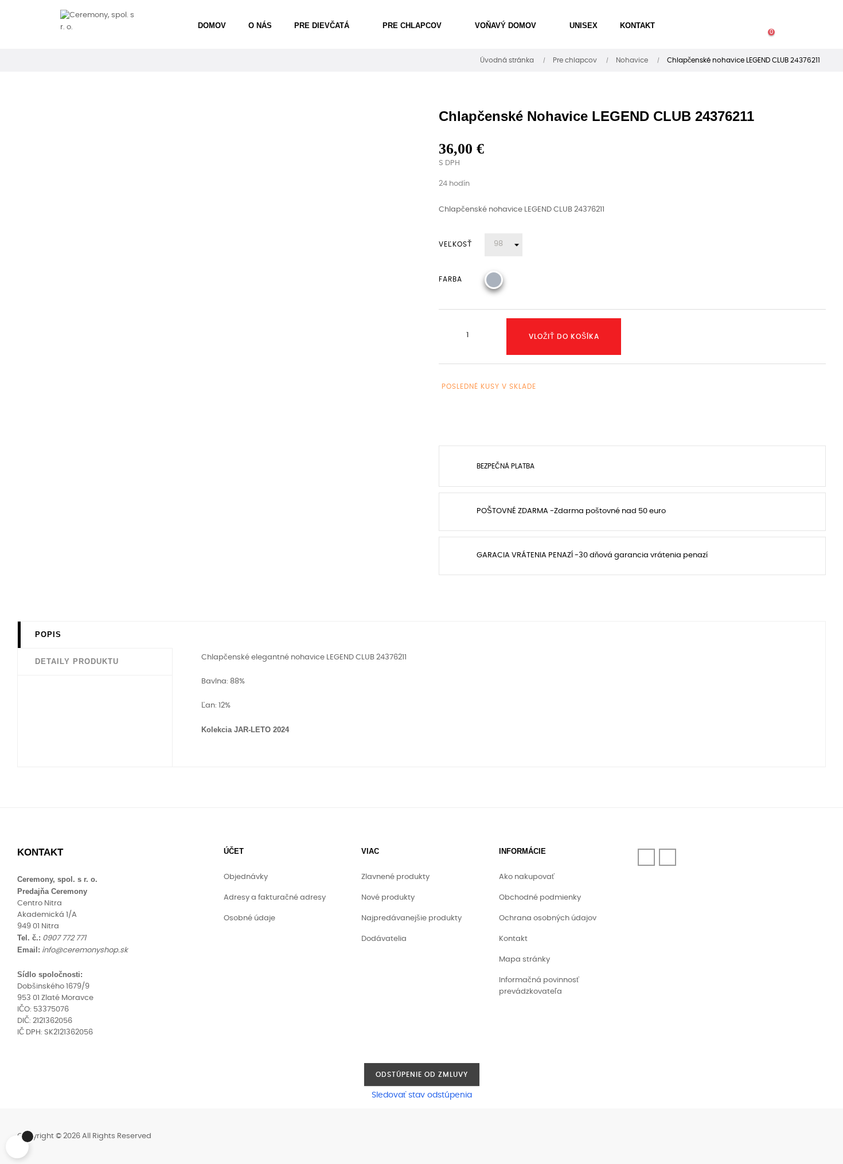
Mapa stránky (524, 959)
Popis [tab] (48, 634)
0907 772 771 (64, 938)
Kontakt (513, 939)
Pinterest (490, 419)
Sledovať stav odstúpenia (422, 1095)
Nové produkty (388, 897)
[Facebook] (646, 857)
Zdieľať (447, 419)
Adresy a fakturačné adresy (275, 897)
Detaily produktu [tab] (77, 661)
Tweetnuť (469, 419)
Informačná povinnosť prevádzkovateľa (539, 985)
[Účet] (725, 26)
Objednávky (246, 877)
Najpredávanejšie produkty (411, 918)
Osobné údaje (249, 918)
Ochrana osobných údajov (547, 918)
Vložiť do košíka (564, 336)
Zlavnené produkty (395, 877)
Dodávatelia (384, 939)
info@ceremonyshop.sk (85, 950)
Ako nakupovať (527, 877)
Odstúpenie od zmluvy (422, 1074)
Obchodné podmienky (540, 897)
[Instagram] (667, 857)
